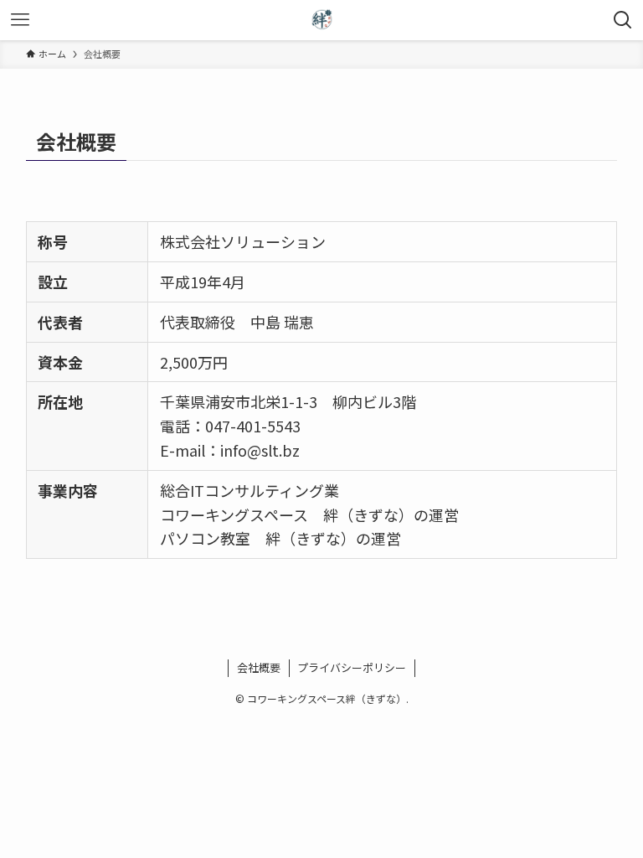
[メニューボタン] (20, 20)
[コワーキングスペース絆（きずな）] (321, 20)
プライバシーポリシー (351, 667)
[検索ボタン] (623, 20)
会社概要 (258, 667)
